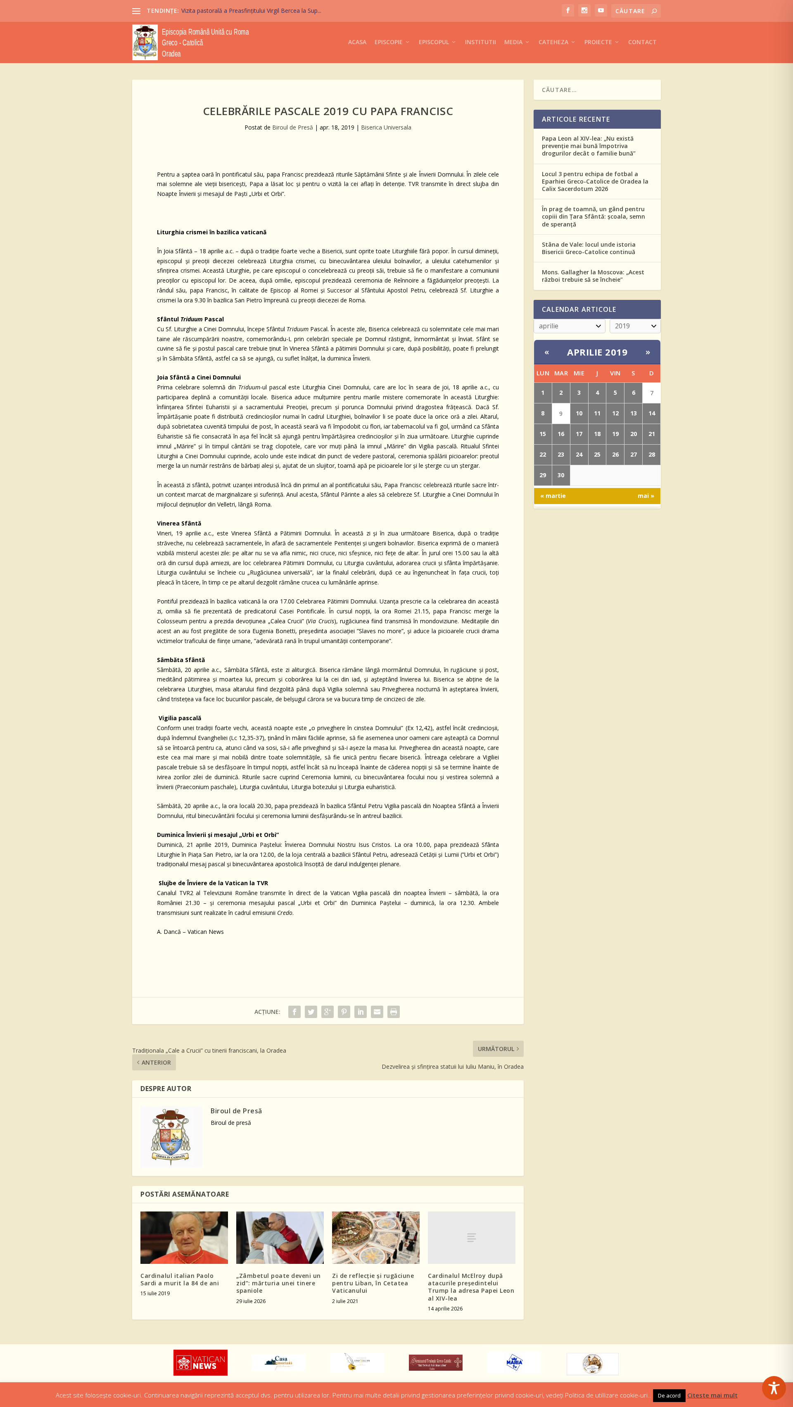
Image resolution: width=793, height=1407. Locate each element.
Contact (642, 42)
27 (633, 454)
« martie (553, 496)
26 (615, 454)
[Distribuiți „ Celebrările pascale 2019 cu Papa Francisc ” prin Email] (377, 1012)
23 (561, 454)
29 (542, 475)
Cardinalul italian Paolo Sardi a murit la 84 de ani (179, 1279)
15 (542, 434)
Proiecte (598, 42)
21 (651, 434)
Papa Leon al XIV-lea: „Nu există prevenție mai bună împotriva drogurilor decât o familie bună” (589, 145)
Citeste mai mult (712, 1395)
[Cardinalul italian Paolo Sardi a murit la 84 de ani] (184, 1237)
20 (633, 434)
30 (561, 475)
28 (651, 454)
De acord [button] (669, 1395)
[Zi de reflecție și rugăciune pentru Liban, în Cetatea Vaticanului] (376, 1237)
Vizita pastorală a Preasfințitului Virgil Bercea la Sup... (251, 10)
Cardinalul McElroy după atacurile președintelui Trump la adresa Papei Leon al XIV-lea (471, 1287)
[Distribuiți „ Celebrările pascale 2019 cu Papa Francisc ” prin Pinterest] (344, 1012)
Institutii (480, 42)
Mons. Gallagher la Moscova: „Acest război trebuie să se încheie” (593, 275)
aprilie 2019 (597, 352)
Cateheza (553, 42)
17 (579, 434)
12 (615, 413)
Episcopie (389, 42)
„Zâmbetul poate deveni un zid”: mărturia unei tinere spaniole (278, 1283)
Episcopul (434, 42)
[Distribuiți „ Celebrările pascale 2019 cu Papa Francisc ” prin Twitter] (311, 1012)
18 (597, 434)
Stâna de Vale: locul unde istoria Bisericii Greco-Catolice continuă (589, 248)
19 (615, 434)
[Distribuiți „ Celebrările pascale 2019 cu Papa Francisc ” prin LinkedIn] (360, 1012)
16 (561, 434)
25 (597, 454)
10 (579, 413)
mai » (646, 496)
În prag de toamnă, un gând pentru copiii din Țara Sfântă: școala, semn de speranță (593, 216)
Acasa (357, 42)
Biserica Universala (386, 127)
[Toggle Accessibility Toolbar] (774, 1388)
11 (597, 413)
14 (651, 413)
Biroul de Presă (292, 127)
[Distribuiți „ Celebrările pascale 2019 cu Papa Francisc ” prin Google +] (327, 1012)
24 (579, 454)
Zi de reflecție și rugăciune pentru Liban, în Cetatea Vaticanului (373, 1283)
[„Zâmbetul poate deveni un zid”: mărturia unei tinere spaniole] (280, 1237)
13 (633, 413)
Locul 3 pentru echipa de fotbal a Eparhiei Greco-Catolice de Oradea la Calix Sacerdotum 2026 (595, 181)
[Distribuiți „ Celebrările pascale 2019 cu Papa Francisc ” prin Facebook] (294, 1012)
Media (513, 42)
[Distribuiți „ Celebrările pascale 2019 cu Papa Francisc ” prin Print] (393, 1012)
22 (542, 454)
